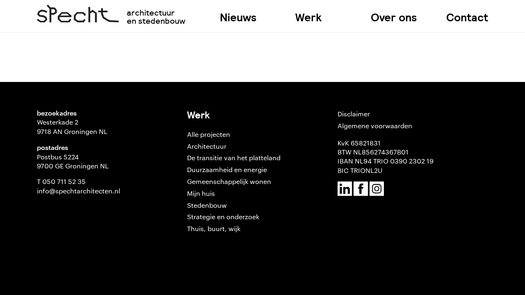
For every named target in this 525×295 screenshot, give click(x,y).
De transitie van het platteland (234, 157)
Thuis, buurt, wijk (213, 228)
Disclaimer (354, 113)
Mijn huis (201, 193)
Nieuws (238, 17)
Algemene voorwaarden (375, 125)
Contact (467, 17)
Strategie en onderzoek (223, 216)
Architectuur (206, 146)
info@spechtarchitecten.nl (78, 190)
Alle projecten (208, 134)
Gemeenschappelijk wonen (229, 181)
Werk (308, 17)
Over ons (394, 17)
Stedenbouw (207, 205)
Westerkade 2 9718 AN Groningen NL (72, 126)
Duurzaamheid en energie (227, 169)
